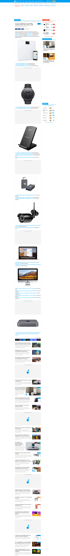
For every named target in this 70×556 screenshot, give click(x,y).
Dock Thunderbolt (53, 5)
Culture (50, 3)
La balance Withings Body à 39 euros (21, 63)
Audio (24, 3)
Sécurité (53, 3)
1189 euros (30, 35)
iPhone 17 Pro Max (45, 110)
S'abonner (54, 1)
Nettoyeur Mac (41, 5)
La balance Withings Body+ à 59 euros (22, 64)
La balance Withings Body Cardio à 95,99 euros (23, 65)
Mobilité (27, 3)
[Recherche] (43, 1)
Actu (21, 1)
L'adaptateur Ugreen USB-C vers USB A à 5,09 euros (24, 197)
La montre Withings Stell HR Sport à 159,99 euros (24, 107)
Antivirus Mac (27, 5)
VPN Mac (31, 5)
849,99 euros (17, 35)
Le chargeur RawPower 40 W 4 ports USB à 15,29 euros (24, 157)
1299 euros (17, 34)
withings (28, 36)
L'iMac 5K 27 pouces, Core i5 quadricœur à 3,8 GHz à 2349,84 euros (26, 297)
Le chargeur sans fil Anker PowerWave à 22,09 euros (24, 153)
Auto (32, 3)
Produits (29, 1)
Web (47, 3)
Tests (23, 1)
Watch (21, 3)
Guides (33, 1)
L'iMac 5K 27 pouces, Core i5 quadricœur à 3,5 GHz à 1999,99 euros (26, 295)
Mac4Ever (16, 21)
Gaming (38, 3)
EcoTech (41, 3)
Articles (26, 1)
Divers (55, 3)
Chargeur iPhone (36, 5)
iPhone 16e (45, 120)
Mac (18, 3)
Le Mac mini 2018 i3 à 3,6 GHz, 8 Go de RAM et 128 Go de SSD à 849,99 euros (28, 332)
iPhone (14, 3)
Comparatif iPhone (46, 5)
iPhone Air (44, 117)
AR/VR (30, 3)
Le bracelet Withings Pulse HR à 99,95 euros (23, 108)
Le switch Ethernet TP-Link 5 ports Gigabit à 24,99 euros (25, 227)
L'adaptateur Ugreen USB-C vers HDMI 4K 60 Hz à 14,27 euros (26, 198)
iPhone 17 (44, 115)
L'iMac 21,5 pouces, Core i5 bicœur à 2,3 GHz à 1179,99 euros (25, 288)
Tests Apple (22, 5)
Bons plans (40, 1)
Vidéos (36, 1)
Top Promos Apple (17, 5)
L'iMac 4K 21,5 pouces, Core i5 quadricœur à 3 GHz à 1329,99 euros (26, 290)
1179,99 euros (30, 34)
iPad (16, 3)
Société (45, 3)
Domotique (35, 3)
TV (22, 3)
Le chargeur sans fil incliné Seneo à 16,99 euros (23, 152)
